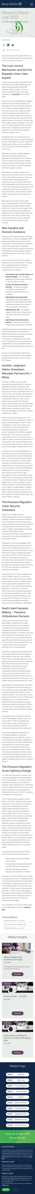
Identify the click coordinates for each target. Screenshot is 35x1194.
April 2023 (16, 94)
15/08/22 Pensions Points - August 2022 (14, 920)
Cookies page (5, 1185)
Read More (17, 974)
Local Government (21, 1091)
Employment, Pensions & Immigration (22, 1102)
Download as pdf (12, 50)
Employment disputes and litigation (22, 1108)
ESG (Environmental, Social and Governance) (22, 1125)
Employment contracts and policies (22, 1119)
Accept (6, 1189)
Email (13, 45)
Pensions (21, 1097)
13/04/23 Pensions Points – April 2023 (14, 928)
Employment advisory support (22, 1114)
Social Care (21, 1074)
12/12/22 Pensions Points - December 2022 (15, 924)
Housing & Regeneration (22, 1085)
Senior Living (21, 1080)
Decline (15, 1189)
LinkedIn (8, 45)
